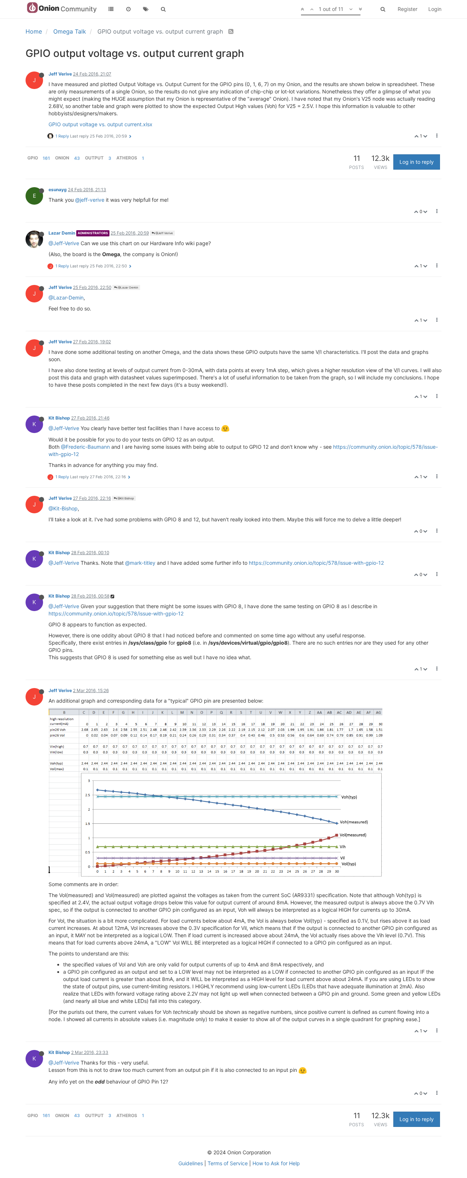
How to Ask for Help (276, 1163)
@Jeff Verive (164, 233)
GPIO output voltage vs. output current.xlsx (101, 124)
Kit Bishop (59, 418)
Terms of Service (228, 1163)
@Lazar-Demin (66, 297)
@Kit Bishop (125, 498)
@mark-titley (140, 563)
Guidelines (190, 1163)
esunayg (58, 189)
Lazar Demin (62, 233)
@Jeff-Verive (64, 243)
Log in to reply (417, 162)
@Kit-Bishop (63, 508)
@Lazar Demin (127, 287)
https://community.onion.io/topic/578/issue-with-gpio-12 (316, 563)
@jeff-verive (89, 200)
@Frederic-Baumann (85, 447)
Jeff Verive (60, 74)
